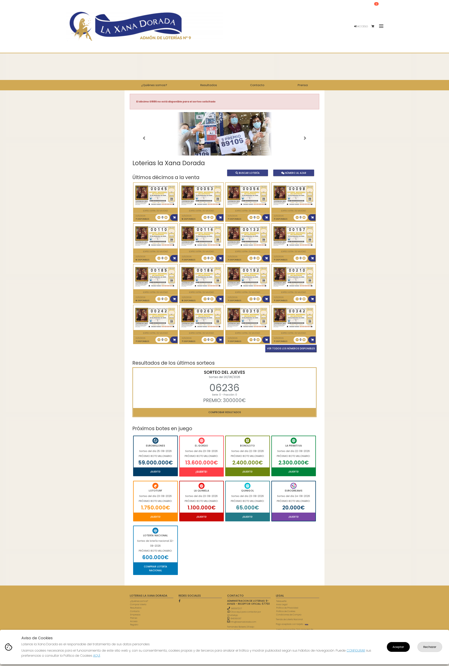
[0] (374, 26)
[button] (144, 138)
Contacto (135, 611)
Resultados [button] (208, 85)
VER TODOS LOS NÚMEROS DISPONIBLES (291, 348)
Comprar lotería (138, 604)
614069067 (235, 618)
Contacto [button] (257, 85)
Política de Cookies (285, 611)
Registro (134, 624)
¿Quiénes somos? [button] (154, 85)
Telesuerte (281, 601)
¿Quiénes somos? (139, 601)
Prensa (133, 617)
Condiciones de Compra (288, 614)
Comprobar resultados (224, 412)
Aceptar (398, 647)
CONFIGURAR (356, 650)
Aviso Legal (281, 604)
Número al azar (295, 172)
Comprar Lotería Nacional (155, 568)
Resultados (135, 607)
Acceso (362, 26)
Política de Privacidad (287, 607)
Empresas (135, 614)
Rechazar (429, 647)
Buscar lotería (249, 172)
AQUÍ (96, 655)
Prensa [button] (303, 85)
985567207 (236, 608)
